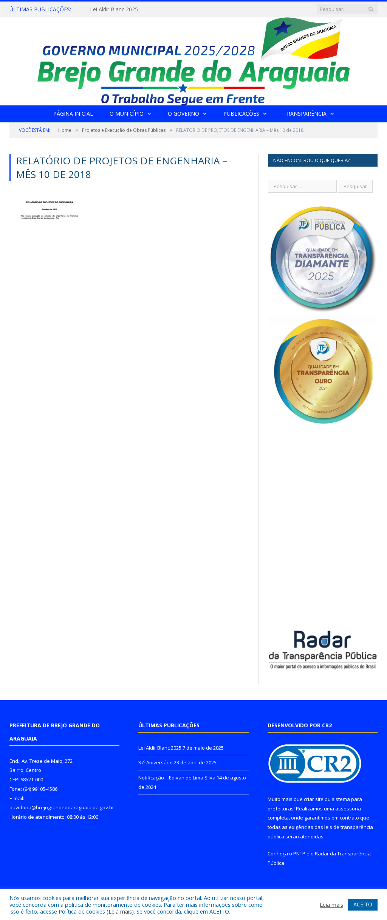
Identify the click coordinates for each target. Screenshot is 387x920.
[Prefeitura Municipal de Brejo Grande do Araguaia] (193, 59)
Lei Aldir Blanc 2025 (159, 747)
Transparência (305, 113)
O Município (127, 113)
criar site (314, 799)
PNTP (299, 853)
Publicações (241, 113)
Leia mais (120, 911)
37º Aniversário (108, 9)
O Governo (183, 113)
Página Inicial (73, 113)
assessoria (348, 808)
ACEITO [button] (362, 904)
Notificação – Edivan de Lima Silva (176, 777)
